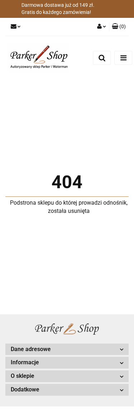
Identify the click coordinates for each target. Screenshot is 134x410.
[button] (119, 27)
